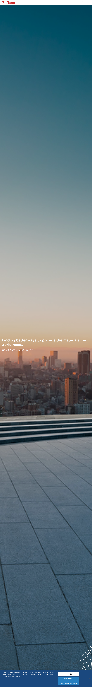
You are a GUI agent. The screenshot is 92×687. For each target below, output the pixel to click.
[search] (83, 2)
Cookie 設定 (68, 674)
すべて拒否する (68, 678)
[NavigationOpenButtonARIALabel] (88, 2)
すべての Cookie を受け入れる (68, 683)
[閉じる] (89, 678)
